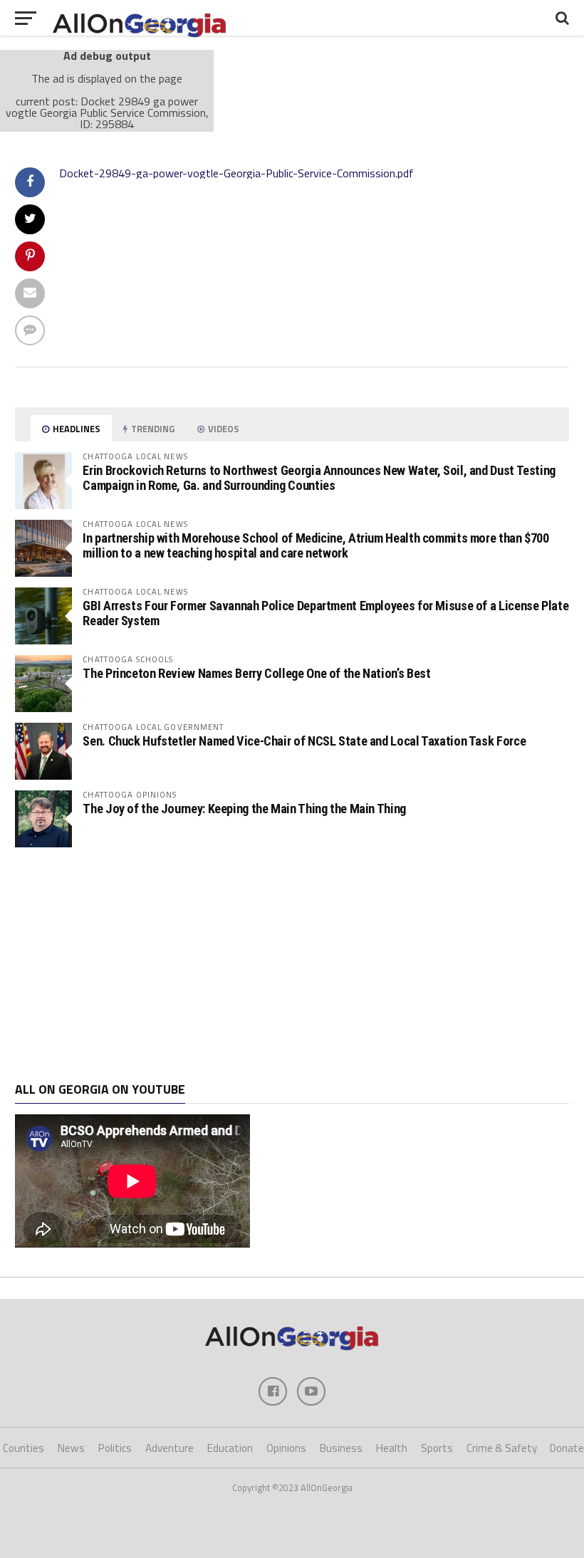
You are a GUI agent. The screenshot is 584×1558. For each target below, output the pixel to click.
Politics (115, 1448)
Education (230, 1448)
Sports (437, 1448)
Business (341, 1448)
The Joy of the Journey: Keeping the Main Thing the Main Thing (244, 808)
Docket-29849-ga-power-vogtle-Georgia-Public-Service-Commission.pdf (236, 173)
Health (391, 1448)
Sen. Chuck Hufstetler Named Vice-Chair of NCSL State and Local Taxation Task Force (304, 740)
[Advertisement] (291, 965)
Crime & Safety (501, 1448)
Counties (23, 1448)
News (71, 1448)
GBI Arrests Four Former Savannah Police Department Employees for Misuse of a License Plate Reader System (325, 612)
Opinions (286, 1448)
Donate (567, 1448)
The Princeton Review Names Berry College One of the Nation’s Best (256, 673)
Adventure (169, 1448)
